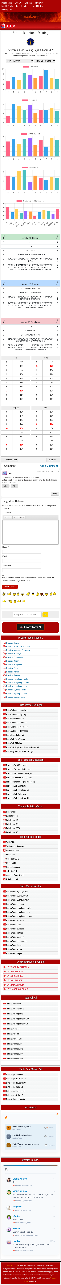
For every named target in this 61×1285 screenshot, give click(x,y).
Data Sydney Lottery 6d (15, 1099)
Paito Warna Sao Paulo (24, 1251)
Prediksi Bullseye (13, 654)
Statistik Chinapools (15, 1009)
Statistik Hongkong (15, 1014)
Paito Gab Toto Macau (15, 739)
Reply (54, 494)
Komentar (7, 512)
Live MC (18, 3)
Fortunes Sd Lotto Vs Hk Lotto (18, 769)
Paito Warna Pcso (13, 924)
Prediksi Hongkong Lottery (17, 682)
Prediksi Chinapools (14, 657)
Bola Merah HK (12, 816)
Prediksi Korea (12, 672)
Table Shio (10, 842)
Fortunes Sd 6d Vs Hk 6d (16, 765)
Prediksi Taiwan (13, 675)
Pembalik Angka (13, 867)
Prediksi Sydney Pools (16, 690)
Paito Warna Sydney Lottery (17, 900)
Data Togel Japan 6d (14, 1074)
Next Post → (53, 460)
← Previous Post (9, 460)
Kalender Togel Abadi (14, 875)
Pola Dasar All (11, 879)
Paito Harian (6, 3)
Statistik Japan (13, 1029)
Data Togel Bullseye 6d (15, 1091)
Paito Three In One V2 (15, 735)
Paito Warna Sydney (23, 1210)
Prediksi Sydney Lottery (16, 693)
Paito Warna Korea (14, 949)
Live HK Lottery (22, 6)
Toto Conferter (12, 871)
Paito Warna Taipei (14, 953)
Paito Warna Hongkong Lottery (19, 916)
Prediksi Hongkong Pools (17, 679)
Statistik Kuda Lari (14, 1039)
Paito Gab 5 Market (14, 743)
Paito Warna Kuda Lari (15, 920)
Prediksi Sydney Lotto (15, 697)
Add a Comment (49, 466)
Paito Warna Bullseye (15, 929)
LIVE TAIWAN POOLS (15, 985)
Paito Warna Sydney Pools (17, 891)
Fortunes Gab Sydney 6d (16, 786)
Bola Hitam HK (12, 820)
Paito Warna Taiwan (14, 933)
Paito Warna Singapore (15, 904)
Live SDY (28, 3)
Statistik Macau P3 (15, 1054)
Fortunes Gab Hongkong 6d (17, 790)
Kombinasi (10, 854)
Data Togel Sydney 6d (15, 1095)
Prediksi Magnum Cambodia (18, 650)
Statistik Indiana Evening (30, 33)
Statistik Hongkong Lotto (17, 1024)
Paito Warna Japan (14, 945)
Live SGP (39, 3)
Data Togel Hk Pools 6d (16, 1078)
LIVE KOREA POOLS (14, 980)
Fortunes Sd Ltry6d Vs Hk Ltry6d (19, 773)
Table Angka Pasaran (15, 846)
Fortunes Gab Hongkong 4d (17, 798)
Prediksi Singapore (14, 664)
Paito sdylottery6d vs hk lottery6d (20, 751)
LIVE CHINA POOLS (14, 976)
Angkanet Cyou (12, 1265)
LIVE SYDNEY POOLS (15, 971)
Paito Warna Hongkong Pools (18, 908)
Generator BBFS (12, 859)
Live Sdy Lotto (7, 9)
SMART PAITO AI (30, 627)
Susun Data (11, 863)
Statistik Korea (13, 1034)
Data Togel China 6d (14, 1087)
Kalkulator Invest (12, 850)
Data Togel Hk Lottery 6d (16, 1083)
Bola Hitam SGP (12, 824)
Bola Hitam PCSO (13, 828)
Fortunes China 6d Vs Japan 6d (19, 777)
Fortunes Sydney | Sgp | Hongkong (20, 782)
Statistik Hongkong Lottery (18, 1019)
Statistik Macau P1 (15, 1044)
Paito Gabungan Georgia (16, 723)
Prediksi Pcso (12, 668)
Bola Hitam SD (12, 832)
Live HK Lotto (37, 6)
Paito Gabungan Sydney (16, 714)
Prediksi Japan (12, 661)
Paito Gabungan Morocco (17, 727)
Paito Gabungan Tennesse (17, 731)
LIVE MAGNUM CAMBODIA (17, 967)
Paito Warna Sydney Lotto (17, 896)
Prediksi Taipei (12, 643)
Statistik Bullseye (14, 1004)
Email (5, 556)
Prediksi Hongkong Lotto (16, 686)
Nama (5, 547)
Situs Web (6, 566)
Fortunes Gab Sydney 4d (16, 794)
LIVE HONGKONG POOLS (17, 989)
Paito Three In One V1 (15, 718)
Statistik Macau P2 (15, 1049)
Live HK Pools (7, 6)
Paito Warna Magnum (15, 937)
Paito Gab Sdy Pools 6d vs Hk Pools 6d (22, 747)
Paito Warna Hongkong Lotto (18, 912)
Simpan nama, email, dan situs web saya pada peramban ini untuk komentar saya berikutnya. (28, 579)
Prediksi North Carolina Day (18, 646)
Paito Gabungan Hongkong (17, 710)
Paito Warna (11, 812)
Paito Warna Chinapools (16, 941)
